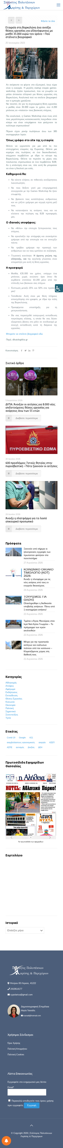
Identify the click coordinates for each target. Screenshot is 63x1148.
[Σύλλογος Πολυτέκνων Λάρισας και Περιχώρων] (22, 5)
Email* (11, 1087)
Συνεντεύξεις (12, 714)
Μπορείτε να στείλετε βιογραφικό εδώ (24, 334)
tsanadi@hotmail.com (32, 1016)
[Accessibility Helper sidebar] (59, 288)
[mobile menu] (58, 5)
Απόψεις (10, 686)
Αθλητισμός (11, 682)
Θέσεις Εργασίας (14, 698)
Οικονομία (10, 705)
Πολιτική (10, 708)
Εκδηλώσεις (11, 692)
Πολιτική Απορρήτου (17, 1049)
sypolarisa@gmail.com (21, 994)
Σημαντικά (11, 711)
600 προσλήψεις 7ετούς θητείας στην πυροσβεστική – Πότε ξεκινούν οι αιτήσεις (31, 464)
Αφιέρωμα (10, 689)
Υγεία (8, 718)
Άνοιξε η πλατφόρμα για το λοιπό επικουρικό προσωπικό (26, 520)
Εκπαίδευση (11, 695)
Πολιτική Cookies (16, 1054)
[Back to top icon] (31, 1125)
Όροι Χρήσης (14, 1043)
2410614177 (16, 989)
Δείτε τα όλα (49, 21)
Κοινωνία (10, 702)
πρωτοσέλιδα (25, 842)
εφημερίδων (38, 842)
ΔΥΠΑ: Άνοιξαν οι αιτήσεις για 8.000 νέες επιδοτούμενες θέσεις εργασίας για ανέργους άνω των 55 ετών (30, 407)
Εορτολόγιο (14, 855)
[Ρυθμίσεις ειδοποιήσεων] (6, 1140)
